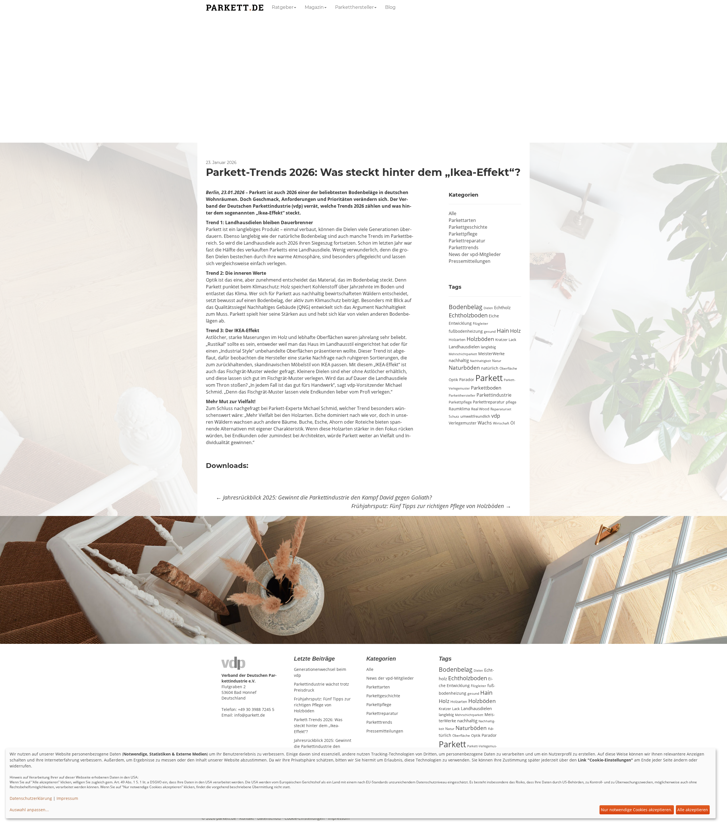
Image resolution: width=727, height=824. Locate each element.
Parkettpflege (463, 234)
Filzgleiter (480, 323)
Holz (515, 330)
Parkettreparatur (467, 241)
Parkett (489, 378)
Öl (512, 423)
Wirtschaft (501, 423)
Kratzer (501, 339)
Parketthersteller (354, 7)
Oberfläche (508, 368)
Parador (466, 379)
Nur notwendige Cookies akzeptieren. (636, 809)
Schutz (454, 416)
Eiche (494, 316)
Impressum (67, 798)
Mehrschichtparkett (463, 354)
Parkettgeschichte (468, 227)
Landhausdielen (464, 346)
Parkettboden (486, 387)
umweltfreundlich (475, 416)
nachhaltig (459, 360)
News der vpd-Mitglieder (475, 254)
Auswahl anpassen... (29, 809)
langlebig (488, 346)
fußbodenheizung (466, 331)
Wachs (485, 423)
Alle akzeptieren (692, 809)
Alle (452, 213)
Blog (390, 7)
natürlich (489, 368)
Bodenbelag (465, 307)
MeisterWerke (491, 353)
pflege (511, 402)
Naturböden (464, 367)
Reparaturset (500, 409)
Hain (503, 330)
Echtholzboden (468, 315)
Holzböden (480, 339)
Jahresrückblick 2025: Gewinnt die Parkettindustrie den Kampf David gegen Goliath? (324, 497)
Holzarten (457, 339)
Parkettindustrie (494, 395)
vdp (495, 415)
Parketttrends (464, 247)
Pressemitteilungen (469, 261)
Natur (496, 360)
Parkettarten (462, 220)
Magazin (314, 7)
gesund (490, 331)
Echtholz (502, 307)
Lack (512, 339)
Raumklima (459, 408)
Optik (453, 379)
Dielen (488, 308)
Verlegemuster (463, 423)
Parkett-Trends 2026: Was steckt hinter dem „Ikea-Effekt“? (318, 725)
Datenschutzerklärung (31, 798)
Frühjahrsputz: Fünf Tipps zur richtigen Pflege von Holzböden (431, 506)
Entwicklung (460, 323)
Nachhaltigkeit (480, 361)
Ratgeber (282, 7)
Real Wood (480, 408)
